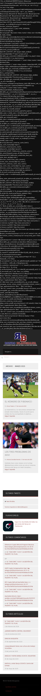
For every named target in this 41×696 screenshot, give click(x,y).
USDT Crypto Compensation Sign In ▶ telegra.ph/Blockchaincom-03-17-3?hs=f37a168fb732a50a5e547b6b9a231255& (19, 570)
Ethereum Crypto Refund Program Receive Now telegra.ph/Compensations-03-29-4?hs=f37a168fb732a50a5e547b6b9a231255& (19, 547)
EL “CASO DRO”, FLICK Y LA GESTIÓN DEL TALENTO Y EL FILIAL (18, 622)
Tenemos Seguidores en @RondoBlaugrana (16, 507)
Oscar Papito (10, 406)
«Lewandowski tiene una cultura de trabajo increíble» (20, 647)
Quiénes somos (11, 687)
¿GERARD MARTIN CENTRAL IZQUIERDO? (18, 631)
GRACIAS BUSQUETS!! (11, 638)
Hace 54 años (10, 501)
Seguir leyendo (10, 416)
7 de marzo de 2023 (27, 459)
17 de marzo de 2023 (21, 406)
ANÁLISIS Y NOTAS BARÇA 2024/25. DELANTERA (20, 656)
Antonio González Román (13, 459)
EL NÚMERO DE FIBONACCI (18, 401)
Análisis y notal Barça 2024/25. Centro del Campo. (19, 664)
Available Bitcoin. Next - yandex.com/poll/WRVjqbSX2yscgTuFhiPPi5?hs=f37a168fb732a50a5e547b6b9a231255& (20, 598)
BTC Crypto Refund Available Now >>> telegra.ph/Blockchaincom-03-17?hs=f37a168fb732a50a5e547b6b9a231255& (19, 584)
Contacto (9, 691)
